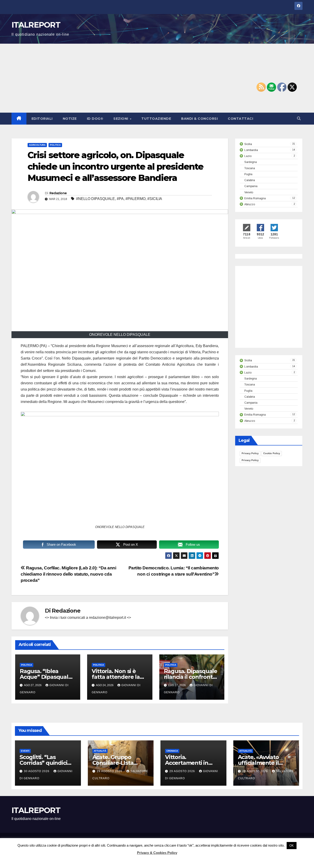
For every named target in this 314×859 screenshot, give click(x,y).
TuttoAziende (156, 119)
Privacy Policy (250, 453)
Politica (55, 145)
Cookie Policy (271, 453)
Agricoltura (37, 145)
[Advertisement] (157, 78)
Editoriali (42, 119)
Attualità (100, 751)
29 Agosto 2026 (110, 771)
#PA (120, 199)
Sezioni (121, 119)
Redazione (58, 193)
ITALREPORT (35, 25)
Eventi (25, 751)
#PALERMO (136, 199)
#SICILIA (154, 199)
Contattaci (240, 119)
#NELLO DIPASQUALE (95, 199)
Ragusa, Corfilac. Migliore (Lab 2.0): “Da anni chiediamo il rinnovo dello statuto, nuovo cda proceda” (68, 574)
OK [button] (291, 845)
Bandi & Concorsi (199, 119)
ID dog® (95, 119)
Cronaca (172, 751)
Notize (70, 119)
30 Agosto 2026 (37, 771)
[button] (299, 118)
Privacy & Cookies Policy (157, 853)
